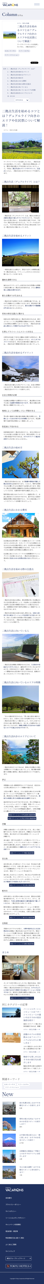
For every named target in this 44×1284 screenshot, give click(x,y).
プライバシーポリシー (13, 1204)
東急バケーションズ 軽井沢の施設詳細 (22, 917)
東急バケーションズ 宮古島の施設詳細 (22, 885)
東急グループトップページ (16, 1258)
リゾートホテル (24, 51)
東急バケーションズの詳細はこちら (22, 998)
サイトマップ (10, 1251)
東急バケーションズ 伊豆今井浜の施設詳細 (22, 818)
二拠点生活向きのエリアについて (20, 93)
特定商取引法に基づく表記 (15, 1238)
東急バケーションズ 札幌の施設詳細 (22, 944)
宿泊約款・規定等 (12, 1231)
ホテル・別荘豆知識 (29, 1029)
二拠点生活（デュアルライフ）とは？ (22, 69)
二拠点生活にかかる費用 (17, 81)
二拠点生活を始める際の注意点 (20, 84)
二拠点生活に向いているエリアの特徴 (22, 90)
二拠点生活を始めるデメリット (20, 75)
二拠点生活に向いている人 (18, 87)
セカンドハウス (10, 51)
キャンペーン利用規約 (13, 1224)
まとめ (12, 96)
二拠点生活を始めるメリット (19, 72)
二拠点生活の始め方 (16, 78)
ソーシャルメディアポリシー (15, 1218)
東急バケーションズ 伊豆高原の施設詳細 (22, 815)
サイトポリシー (11, 1211)
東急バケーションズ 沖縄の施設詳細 (22, 853)
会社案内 (9, 1198)
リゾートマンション (12, 55)
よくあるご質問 (11, 1244)
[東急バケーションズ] (10, 4)
